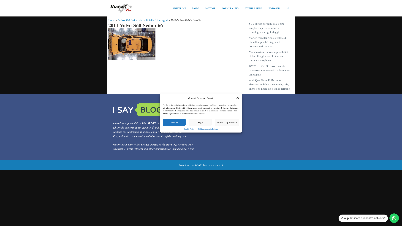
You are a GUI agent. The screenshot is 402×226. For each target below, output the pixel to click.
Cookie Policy (189, 129)
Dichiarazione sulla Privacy (208, 129)
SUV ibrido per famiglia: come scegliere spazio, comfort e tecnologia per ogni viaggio (266, 28)
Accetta (174, 122)
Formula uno (230, 8)
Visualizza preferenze (226, 122)
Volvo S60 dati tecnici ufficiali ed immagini (143, 20)
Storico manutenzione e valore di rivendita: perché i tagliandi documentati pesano (268, 42)
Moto (195, 8)
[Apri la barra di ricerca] (288, 8)
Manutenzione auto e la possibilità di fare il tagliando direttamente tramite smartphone (268, 56)
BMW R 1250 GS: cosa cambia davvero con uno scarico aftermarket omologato (269, 70)
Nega (200, 122)
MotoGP (210, 8)
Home (111, 20)
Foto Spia (274, 8)
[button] (237, 98)
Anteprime (179, 8)
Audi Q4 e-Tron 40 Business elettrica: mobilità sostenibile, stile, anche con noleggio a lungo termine (269, 84)
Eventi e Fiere (253, 8)
